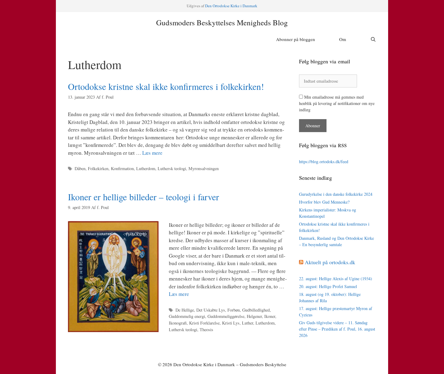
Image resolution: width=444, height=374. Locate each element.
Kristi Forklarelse (204, 323)
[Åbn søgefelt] (373, 39)
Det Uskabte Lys (210, 310)
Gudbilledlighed (256, 310)
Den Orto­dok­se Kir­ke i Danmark (231, 5)
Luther (247, 323)
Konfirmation (122, 168)
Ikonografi (178, 323)
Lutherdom (145, 168)
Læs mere (152, 152)
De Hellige (184, 310)
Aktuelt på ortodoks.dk (330, 262)
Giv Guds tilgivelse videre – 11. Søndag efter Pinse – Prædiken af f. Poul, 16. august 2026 (337, 329)
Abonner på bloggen (295, 39)
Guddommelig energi (187, 316)
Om (342, 39)
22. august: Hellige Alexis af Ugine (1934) (335, 278)
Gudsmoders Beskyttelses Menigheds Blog (222, 22)
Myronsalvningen (203, 168)
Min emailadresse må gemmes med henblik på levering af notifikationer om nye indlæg (337, 103)
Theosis (206, 329)
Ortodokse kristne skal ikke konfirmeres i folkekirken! (166, 86)
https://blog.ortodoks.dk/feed (323, 161)
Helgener (254, 316)
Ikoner (269, 316)
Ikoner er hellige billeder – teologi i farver (143, 197)
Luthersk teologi (172, 168)
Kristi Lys (231, 323)
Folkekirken (98, 168)
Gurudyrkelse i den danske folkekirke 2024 (335, 194)
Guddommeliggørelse (226, 316)
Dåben (80, 168)
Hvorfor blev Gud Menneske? (324, 202)
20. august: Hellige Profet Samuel (328, 286)
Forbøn (233, 310)
